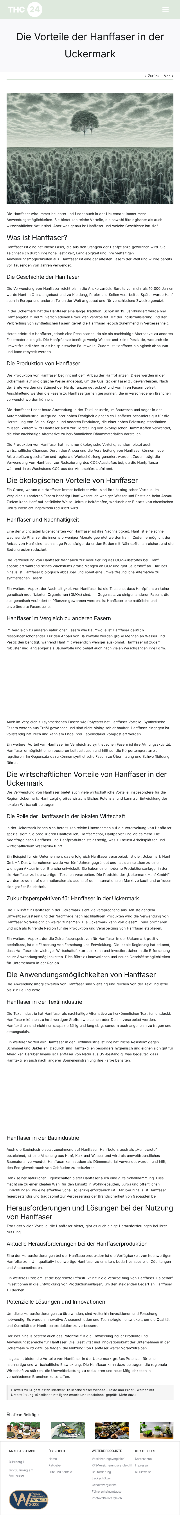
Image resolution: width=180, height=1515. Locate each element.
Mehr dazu (127, 1395)
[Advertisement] (90, 686)
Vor (167, 76)
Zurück (154, 76)
